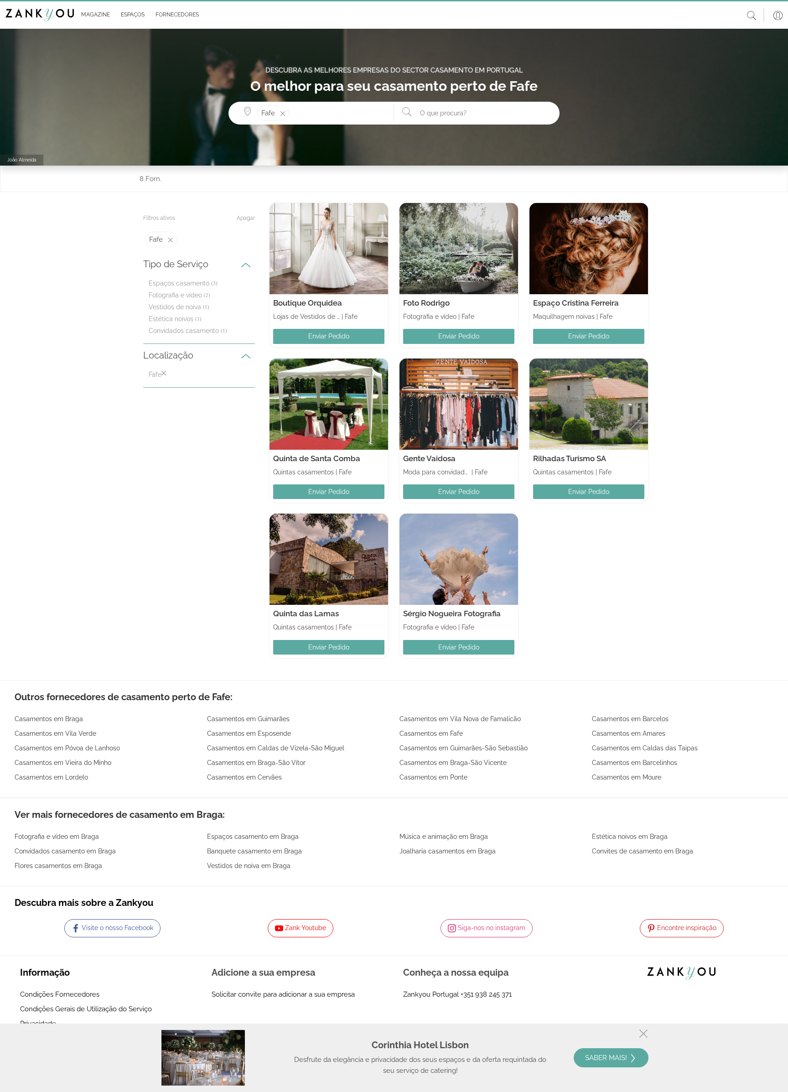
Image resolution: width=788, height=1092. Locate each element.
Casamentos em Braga (49, 719)
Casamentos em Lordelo (51, 777)
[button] (94, 15)
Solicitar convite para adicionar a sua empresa (283, 994)
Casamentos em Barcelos (630, 719)
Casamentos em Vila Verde (55, 733)
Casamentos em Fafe (431, 733)
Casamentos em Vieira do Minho (63, 762)
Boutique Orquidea (307, 302)
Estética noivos (171, 318)
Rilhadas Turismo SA (569, 458)
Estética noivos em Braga (630, 836)
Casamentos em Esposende (249, 733)
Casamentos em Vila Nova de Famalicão (460, 719)
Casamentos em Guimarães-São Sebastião (463, 748)
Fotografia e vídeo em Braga (57, 836)
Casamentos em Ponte (433, 777)
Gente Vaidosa (429, 458)
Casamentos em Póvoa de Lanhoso (67, 748)
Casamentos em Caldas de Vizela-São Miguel (275, 748)
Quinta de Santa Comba (316, 458)
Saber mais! (607, 1058)
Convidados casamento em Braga (65, 851)
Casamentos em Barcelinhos (634, 762)
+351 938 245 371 (486, 994)
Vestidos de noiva (175, 307)
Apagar (246, 218)
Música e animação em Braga (443, 836)
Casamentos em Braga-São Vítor (256, 762)
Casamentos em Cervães (244, 777)
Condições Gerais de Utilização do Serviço (86, 1009)
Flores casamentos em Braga (58, 865)
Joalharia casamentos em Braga (447, 851)
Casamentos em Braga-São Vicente (453, 762)
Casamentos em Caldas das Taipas (645, 748)
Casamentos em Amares (628, 733)
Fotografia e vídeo (175, 295)
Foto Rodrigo (426, 302)
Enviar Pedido (328, 336)
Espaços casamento (179, 283)
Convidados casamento (184, 330)
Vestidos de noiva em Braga (248, 865)
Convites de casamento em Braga (642, 851)
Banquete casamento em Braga (254, 851)
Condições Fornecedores (59, 994)
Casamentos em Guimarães (248, 719)
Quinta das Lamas (306, 613)
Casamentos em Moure (626, 777)
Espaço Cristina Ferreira (576, 302)
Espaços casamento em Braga (253, 836)
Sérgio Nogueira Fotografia (452, 613)
